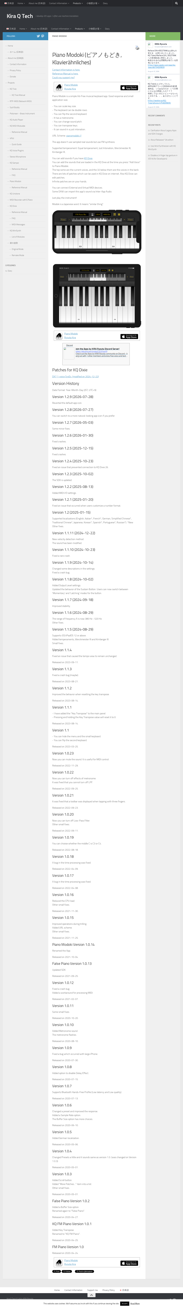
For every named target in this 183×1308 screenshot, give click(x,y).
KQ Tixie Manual (18, 95)
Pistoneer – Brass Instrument (22, 113)
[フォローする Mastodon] (42, 36)
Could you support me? (63, 77)
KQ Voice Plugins (17, 150)
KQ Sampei (14, 163)
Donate (13, 76)
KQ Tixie (13, 89)
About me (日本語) (37, 3)
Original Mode (17, 249)
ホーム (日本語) (16, 52)
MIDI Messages (18, 224)
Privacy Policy (15, 70)
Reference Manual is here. (65, 73)
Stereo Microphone (18, 157)
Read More (135, 1303)
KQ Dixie (88, 158)
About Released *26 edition (162, 140)
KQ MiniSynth (15, 230)
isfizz (12, 138)
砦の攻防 (14, 243)
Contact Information (58, 3)
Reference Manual (19, 132)
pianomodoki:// (73, 135)
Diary (105, 3)
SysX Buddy (15, 107)
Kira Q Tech (20, 16)
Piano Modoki (15, 181)
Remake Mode (18, 255)
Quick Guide (17, 144)
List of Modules (18, 237)
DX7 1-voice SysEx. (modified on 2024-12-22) (75, 376)
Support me (92, 1290)
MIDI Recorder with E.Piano (21, 200)
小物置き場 (92, 3)
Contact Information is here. (66, 69)
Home (20, 3)
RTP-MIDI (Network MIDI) (21, 101)
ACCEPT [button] (125, 1304)
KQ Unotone (15, 194)
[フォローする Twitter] (38, 36)
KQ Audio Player (16, 120)
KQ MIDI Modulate (17, 126)
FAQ (13, 175)
